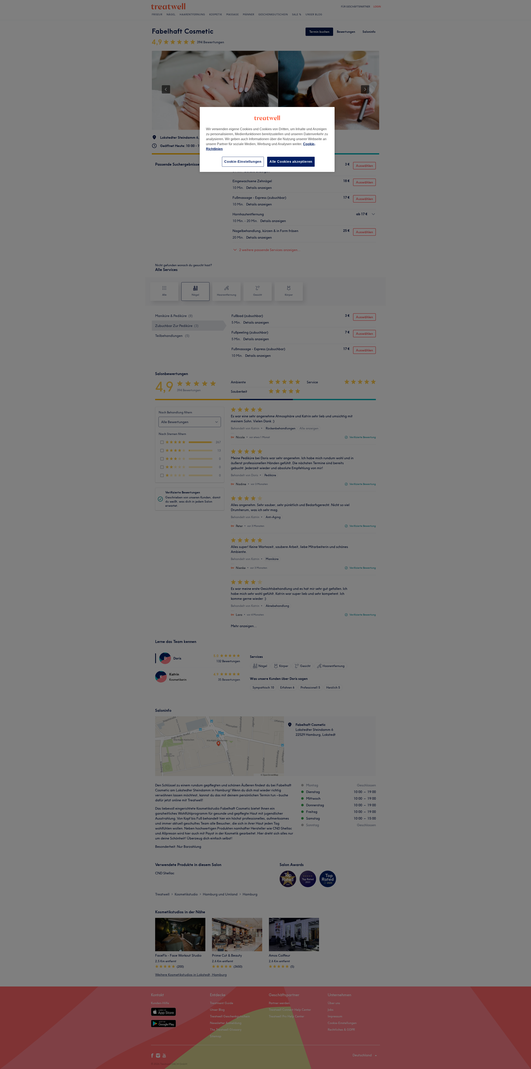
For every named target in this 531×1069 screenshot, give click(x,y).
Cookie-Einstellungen (243, 161)
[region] (267, 139)
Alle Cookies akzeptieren (290, 161)
